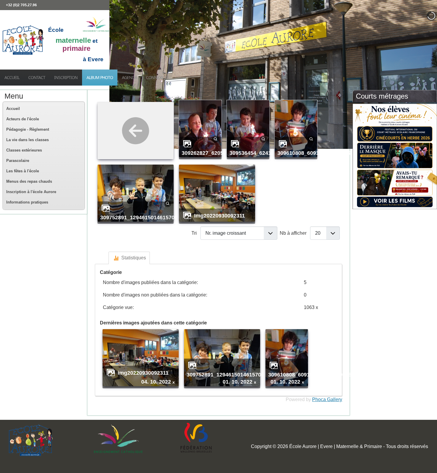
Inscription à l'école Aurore (31, 192)
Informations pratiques (27, 202)
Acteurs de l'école (22, 119)
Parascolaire (17, 160)
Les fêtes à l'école (22, 171)
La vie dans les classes (27, 140)
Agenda (129, 77)
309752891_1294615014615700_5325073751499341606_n (171, 217)
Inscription (66, 77)
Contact (36, 77)
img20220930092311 (219, 215)
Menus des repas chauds (29, 181)
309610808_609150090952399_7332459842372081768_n (347, 153)
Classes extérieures (24, 150)
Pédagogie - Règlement (27, 129)
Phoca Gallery (327, 399)
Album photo (100, 77)
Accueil (11, 77)
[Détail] (215, 138)
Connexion (157, 77)
